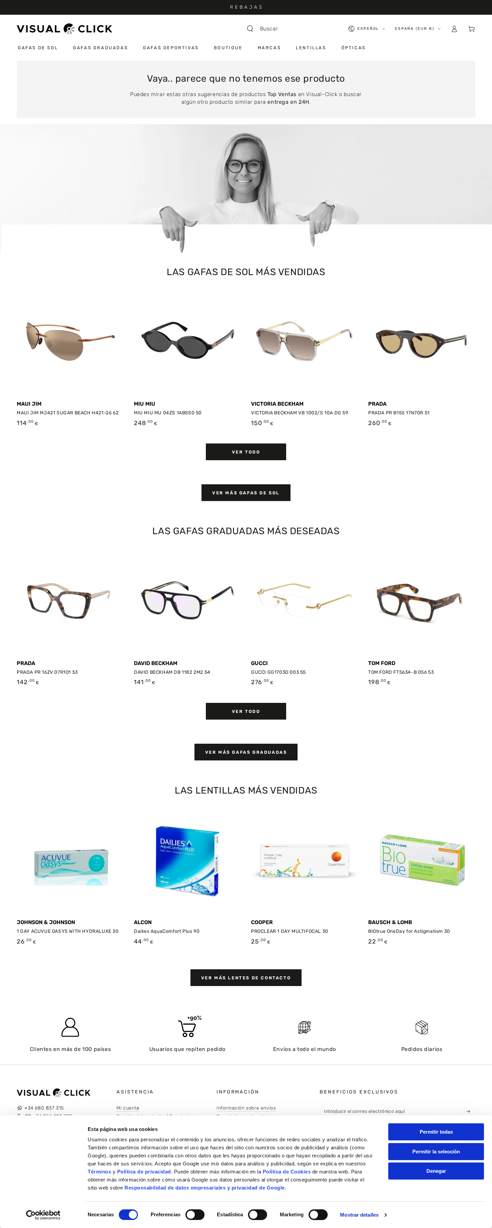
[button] (265, 28)
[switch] (194, 1214)
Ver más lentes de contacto (246, 977)
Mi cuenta (127, 1108)
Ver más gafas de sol (246, 492)
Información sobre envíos (246, 1108)
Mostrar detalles (359, 1215)
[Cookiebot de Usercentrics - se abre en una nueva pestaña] (43, 1215)
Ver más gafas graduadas (246, 752)
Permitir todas (436, 1132)
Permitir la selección (436, 1151)
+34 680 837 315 (44, 1108)
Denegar (436, 1171)
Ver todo (246, 452)
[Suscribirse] (470, 1111)
